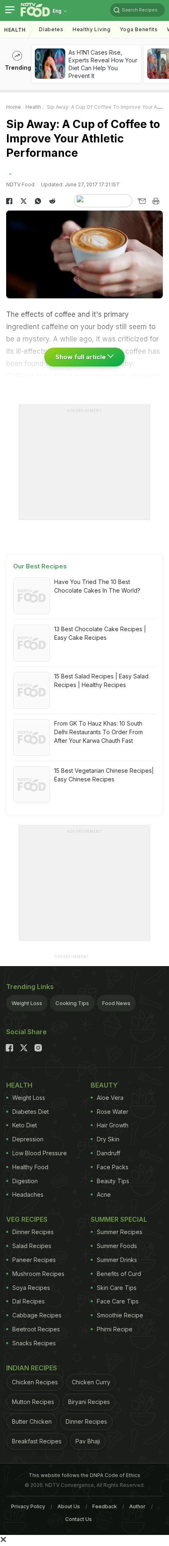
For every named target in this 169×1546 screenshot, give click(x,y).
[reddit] (52, 201)
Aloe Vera (110, 1097)
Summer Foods (117, 1245)
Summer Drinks (117, 1259)
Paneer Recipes (34, 1259)
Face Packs (112, 1167)
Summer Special (119, 1219)
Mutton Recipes (33, 1401)
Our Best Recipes (40, 566)
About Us (68, 1506)
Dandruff (108, 1153)
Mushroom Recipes (38, 1273)
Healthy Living (92, 29)
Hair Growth (112, 1125)
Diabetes (51, 29)
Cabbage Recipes (37, 1315)
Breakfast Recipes (37, 1441)
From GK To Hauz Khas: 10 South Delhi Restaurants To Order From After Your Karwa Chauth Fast (98, 732)
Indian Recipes (31, 1368)
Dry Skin (108, 1139)
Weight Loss (26, 1003)
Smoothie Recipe (120, 1315)
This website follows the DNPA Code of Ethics (84, 1475)
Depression (27, 1139)
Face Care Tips (118, 1301)
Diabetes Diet (30, 1111)
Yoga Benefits (139, 29)
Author (137, 1506)
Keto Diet (24, 1125)
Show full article (81, 357)
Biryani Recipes (89, 1401)
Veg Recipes (27, 1219)
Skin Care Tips (117, 1287)
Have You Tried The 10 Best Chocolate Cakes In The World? (97, 586)
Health (15, 30)
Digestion (25, 1180)
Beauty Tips (113, 1180)
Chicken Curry (91, 1382)
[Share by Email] (141, 201)
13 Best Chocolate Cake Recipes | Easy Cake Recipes (100, 633)
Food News (116, 1003)
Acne (104, 1194)
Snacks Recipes (34, 1343)
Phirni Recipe (114, 1329)
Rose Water (112, 1111)
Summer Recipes (119, 1231)
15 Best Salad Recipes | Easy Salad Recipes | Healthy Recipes (101, 680)
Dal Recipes (28, 1301)
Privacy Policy (28, 1506)
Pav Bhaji (87, 1441)
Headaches (27, 1194)
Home (13, 107)
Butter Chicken (32, 1421)
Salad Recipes (31, 1245)
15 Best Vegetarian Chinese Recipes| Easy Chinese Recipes (104, 775)
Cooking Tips (72, 1003)
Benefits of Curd (119, 1273)
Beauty (104, 1085)
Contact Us (78, 1519)
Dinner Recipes (33, 1231)
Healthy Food (30, 1167)
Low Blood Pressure (39, 1153)
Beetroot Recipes (36, 1329)
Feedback (104, 1506)
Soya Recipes (31, 1287)
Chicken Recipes (35, 1382)
